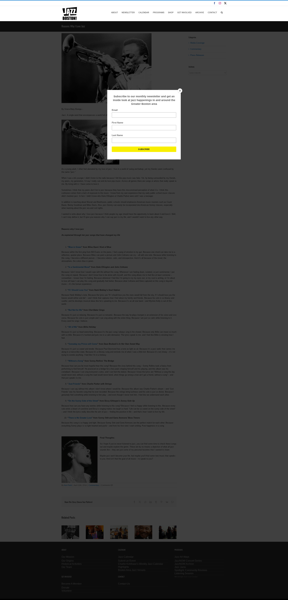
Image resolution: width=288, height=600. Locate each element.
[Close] (180, 90)
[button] (222, 12)
